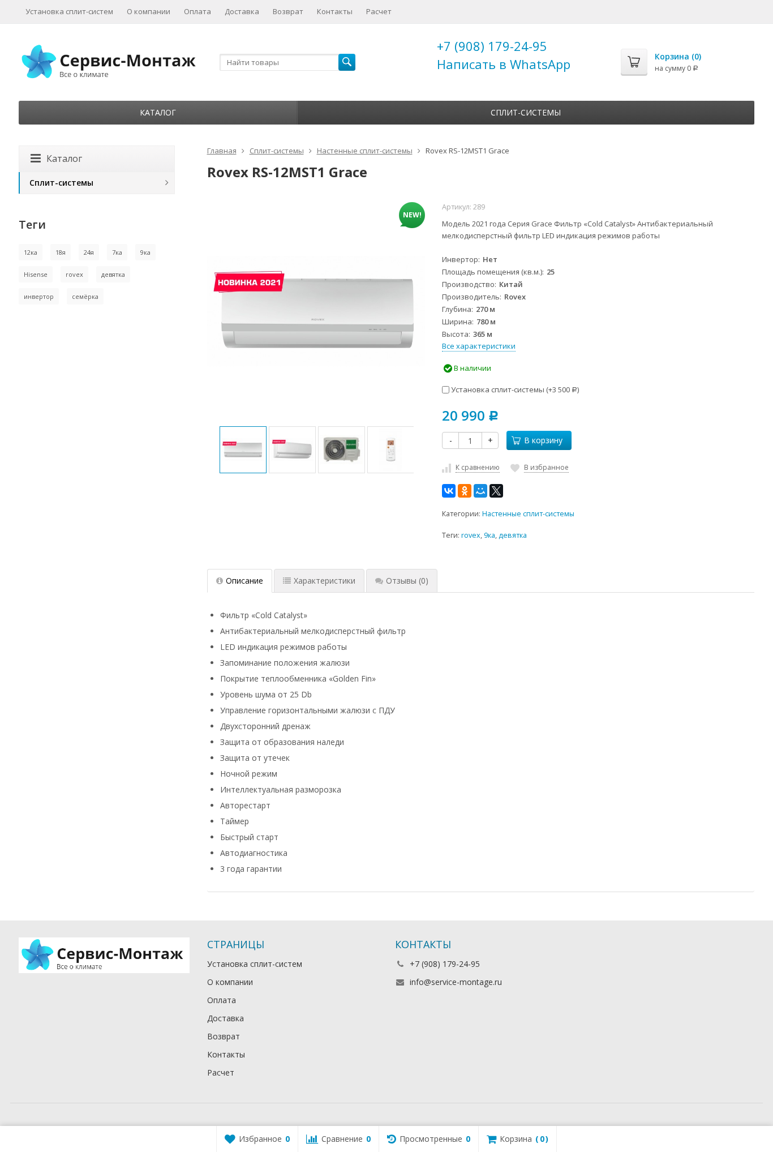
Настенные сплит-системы (528, 514)
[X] (496, 491)
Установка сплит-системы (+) (514, 389)
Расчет (379, 11)
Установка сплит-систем (69, 11)
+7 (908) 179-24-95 (492, 45)
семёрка (85, 296)
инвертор (39, 296)
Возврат (288, 11)
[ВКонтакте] (449, 491)
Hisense (36, 274)
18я (60, 252)
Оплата (197, 11)
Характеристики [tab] (324, 580)
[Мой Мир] (480, 491)
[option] (243, 449)
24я (89, 252)
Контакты (335, 11)
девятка (513, 535)
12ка (30, 252)
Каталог (158, 112)
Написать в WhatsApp (503, 63)
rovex (470, 535)
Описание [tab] (244, 580)
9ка (489, 535)
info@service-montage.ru (456, 982)
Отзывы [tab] (407, 580)
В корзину (543, 440)
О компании (148, 11)
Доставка (242, 11)
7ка (117, 252)
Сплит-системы (526, 112)
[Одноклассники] (464, 491)
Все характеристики (479, 346)
